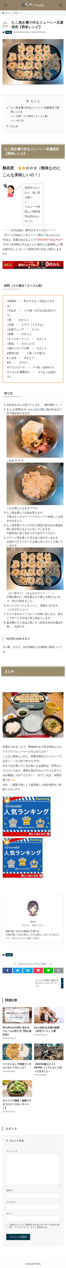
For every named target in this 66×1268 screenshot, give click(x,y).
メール (10, 1202)
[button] (7, 970)
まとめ (14, 126)
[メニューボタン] (5, 5)
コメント (11, 1151)
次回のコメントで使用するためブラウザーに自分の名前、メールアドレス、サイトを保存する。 (35, 1225)
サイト (9, 1213)
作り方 (20, 120)
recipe (8, 32)
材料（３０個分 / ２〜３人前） (33, 116)
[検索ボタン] (61, 5)
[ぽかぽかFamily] (33, 5)
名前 (9, 1190)
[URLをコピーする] (58, 970)
